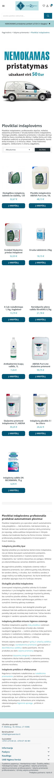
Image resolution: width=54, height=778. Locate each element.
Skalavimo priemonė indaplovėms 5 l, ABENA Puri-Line (13, 422)
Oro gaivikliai (24, 766)
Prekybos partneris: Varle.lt (40, 772)
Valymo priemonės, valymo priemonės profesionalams (24, 767)
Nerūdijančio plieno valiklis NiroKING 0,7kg (40, 308)
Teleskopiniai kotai (9, 766)
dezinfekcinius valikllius (12, 648)
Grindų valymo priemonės (27, 770)
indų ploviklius (34, 625)
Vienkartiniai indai (28, 763)
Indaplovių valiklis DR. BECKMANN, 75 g (13, 479)
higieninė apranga (25, 703)
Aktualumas (18, 149)
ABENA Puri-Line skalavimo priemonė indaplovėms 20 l (40, 365)
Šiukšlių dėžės (43, 763)
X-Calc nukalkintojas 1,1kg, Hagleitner (13, 308)
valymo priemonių (25, 651)
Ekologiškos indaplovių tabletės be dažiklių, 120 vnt (13, 194)
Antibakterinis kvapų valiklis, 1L (13, 365)
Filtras (42, 149)
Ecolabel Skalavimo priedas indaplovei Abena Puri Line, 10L (13, 251)
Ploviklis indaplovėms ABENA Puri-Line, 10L (40, 194)
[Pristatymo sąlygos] (27, 82)
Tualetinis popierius (10, 763)
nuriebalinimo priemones (26, 645)
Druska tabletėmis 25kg (40, 250)
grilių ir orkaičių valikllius (40, 641)
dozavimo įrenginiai (21, 655)
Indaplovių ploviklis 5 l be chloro (40, 422)
